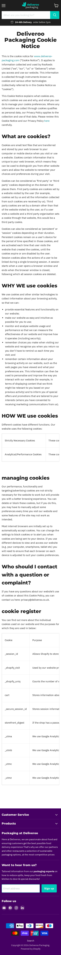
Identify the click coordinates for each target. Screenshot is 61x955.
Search (30, 940)
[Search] (54, 15)
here (46, 120)
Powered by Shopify (30, 948)
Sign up (49, 888)
